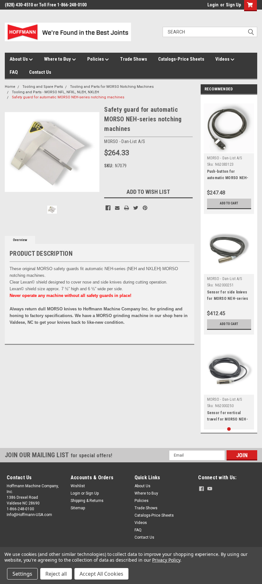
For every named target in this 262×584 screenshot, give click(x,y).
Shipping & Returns (87, 500)
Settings (22, 573)
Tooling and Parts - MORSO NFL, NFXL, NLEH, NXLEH (55, 92)
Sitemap (78, 508)
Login (213, 4)
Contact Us (40, 72)
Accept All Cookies (101, 573)
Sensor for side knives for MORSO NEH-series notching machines (227, 298)
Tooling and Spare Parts (42, 87)
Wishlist (78, 486)
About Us (19, 59)
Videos (222, 59)
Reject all (56, 573)
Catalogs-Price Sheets (181, 59)
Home (10, 87)
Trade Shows (133, 59)
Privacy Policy (166, 560)
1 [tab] (229, 429)
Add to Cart (229, 203)
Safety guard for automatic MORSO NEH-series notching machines (68, 97)
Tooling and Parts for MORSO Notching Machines (112, 87)
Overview (20, 240)
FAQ (14, 72)
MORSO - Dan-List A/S (224, 158)
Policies (96, 59)
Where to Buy (58, 59)
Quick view (229, 269)
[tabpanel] (229, 156)
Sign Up (233, 4)
